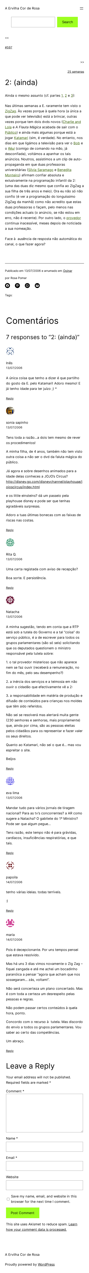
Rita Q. (11, 554)
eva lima (12, 793)
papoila (12, 877)
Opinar (67, 270)
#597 (8, 47)
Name (12, 1138)
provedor (73, 218)
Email (11, 1158)
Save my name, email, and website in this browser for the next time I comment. (44, 1199)
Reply (10, 398)
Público (11, 132)
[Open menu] (81, 8)
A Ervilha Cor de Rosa (22, 8)
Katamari (21, 138)
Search (67, 22)
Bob (76, 143)
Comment (15, 1091)
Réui (11, 148)
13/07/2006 (14, 368)
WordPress (46, 1264)
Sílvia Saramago (40, 170)
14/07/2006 (14, 882)
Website (12, 1177)
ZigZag (10, 111)
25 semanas (75, 71)
